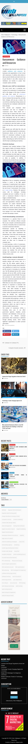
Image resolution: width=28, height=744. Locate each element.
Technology (14, 34)
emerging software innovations (10, 535)
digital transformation (7, 532)
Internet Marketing (14, 482)
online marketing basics (19, 554)
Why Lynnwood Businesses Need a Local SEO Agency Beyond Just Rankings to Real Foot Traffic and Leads (12, 426)
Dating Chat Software (19, 525)
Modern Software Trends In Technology (11, 676)
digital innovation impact (8, 529)
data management (6, 525)
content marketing (17, 519)
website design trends (8, 595)
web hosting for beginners (8, 592)
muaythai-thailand (6, 554)
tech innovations (17, 576)
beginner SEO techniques (14, 510)
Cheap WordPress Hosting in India (10, 516)
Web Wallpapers (5, 34)
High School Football (7, 538)
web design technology (8, 586)
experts (22, 535)
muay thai (16, 551)
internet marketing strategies (9, 541)
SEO (11, 463)
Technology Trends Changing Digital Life (12, 400)
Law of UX (21, 541)
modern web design (7, 551)
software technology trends (9, 573)
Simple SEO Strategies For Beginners (17, 465)
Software (12, 472)
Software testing (6, 576)
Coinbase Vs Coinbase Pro (12, 342)
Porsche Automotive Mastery (9, 557)
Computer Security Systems (16, 348)
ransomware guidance (9, 325)
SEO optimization (19, 567)
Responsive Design (17, 560)
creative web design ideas (9, 522)
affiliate (4, 510)
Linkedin (16, 334)
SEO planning (5, 570)
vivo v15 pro (5, 582)
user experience (17, 579)
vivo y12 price (13, 582)
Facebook (7, 331)
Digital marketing (21, 529)
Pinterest (7, 334)
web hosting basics (7, 589)
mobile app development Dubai (10, 548)
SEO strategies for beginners (18, 570)
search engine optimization (9, 563)
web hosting (19, 586)
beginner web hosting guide (9, 513)
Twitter (16, 331)
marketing (16, 544)
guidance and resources (14, 71)
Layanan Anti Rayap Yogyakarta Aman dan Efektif (14, 376)
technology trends (6, 579)
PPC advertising (6, 560)
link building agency (7, 544)
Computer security (6, 519)
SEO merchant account (7, 567)
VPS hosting (22, 582)
